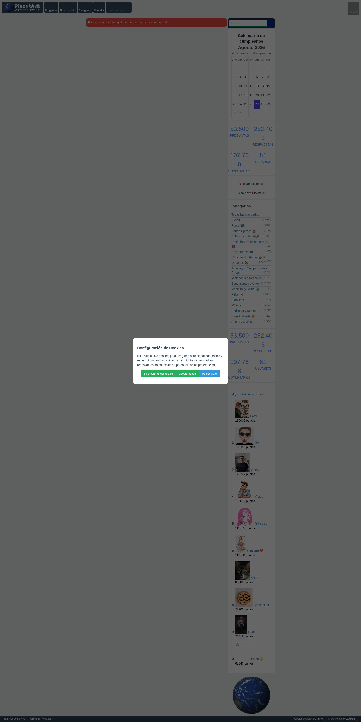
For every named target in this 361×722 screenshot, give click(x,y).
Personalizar (209, 373)
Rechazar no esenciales (158, 373)
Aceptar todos (187, 373)
